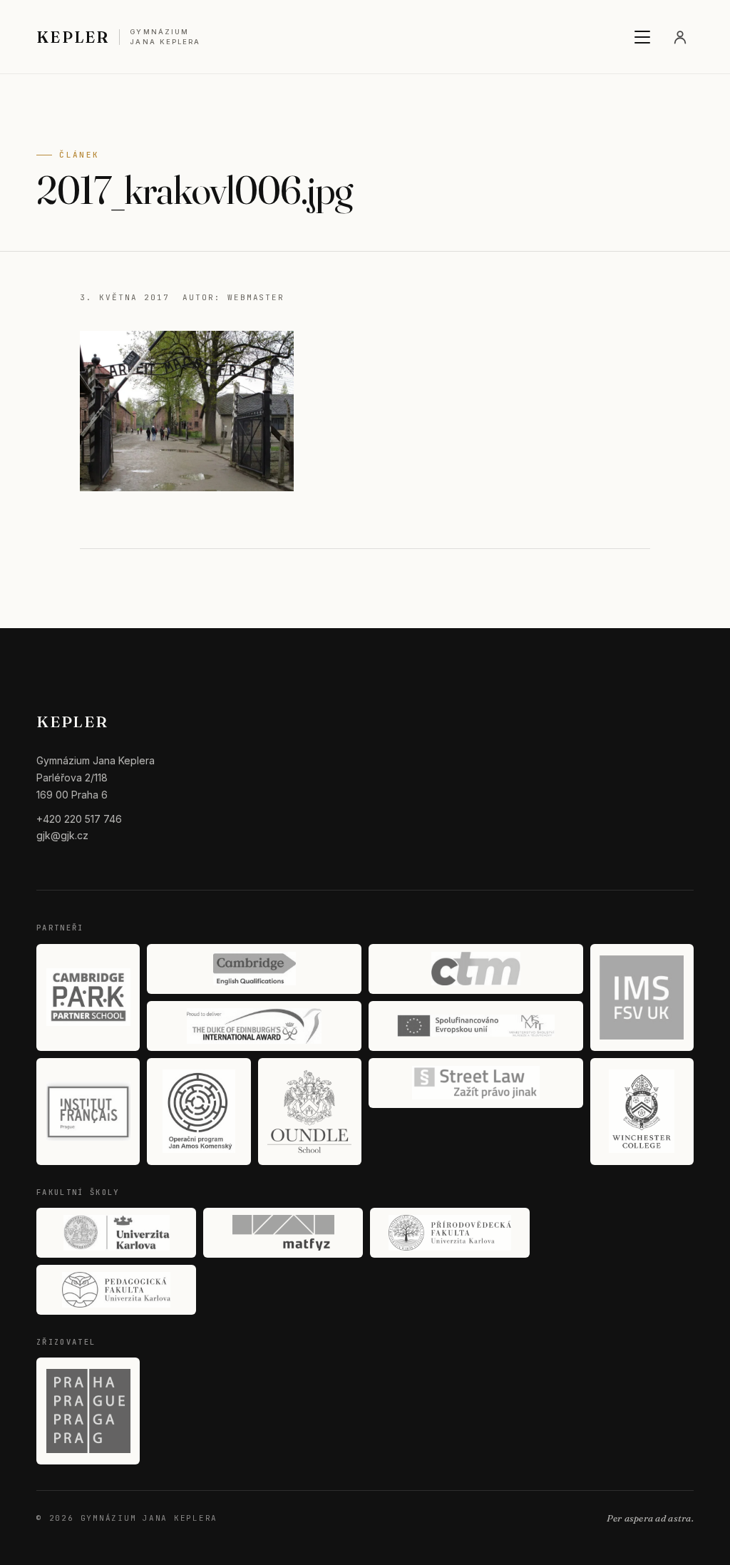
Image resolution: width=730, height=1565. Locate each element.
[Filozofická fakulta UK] (116, 1233)
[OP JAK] (198, 1111)
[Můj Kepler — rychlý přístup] (680, 37)
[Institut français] (88, 1111)
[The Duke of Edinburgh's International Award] (254, 1026)
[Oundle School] (309, 1111)
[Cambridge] (254, 969)
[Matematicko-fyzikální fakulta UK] (283, 1233)
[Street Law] (476, 1083)
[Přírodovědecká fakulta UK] (450, 1233)
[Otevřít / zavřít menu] (642, 37)
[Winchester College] (642, 1111)
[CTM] (476, 969)
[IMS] (642, 997)
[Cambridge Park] (88, 997)
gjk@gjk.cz (62, 835)
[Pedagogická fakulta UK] (116, 1290)
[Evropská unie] (476, 1026)
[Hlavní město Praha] (88, 1411)
